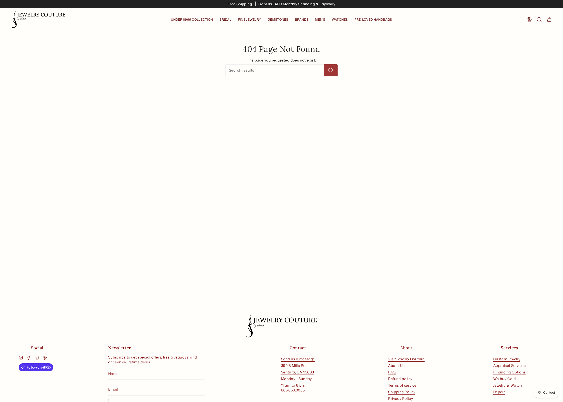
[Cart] (549, 19)
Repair (499, 391)
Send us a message (298, 359)
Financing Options (509, 372)
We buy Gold (504, 378)
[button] (225, 19)
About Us (396, 365)
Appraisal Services (509, 365)
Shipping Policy (401, 391)
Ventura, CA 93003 (297, 372)
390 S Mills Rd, (293, 365)
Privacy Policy (400, 398)
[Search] (331, 70)
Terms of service (402, 385)
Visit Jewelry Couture (406, 359)
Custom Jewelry (507, 359)
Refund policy (400, 378)
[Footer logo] (281, 326)
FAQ (392, 372)
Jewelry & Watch (507, 385)
